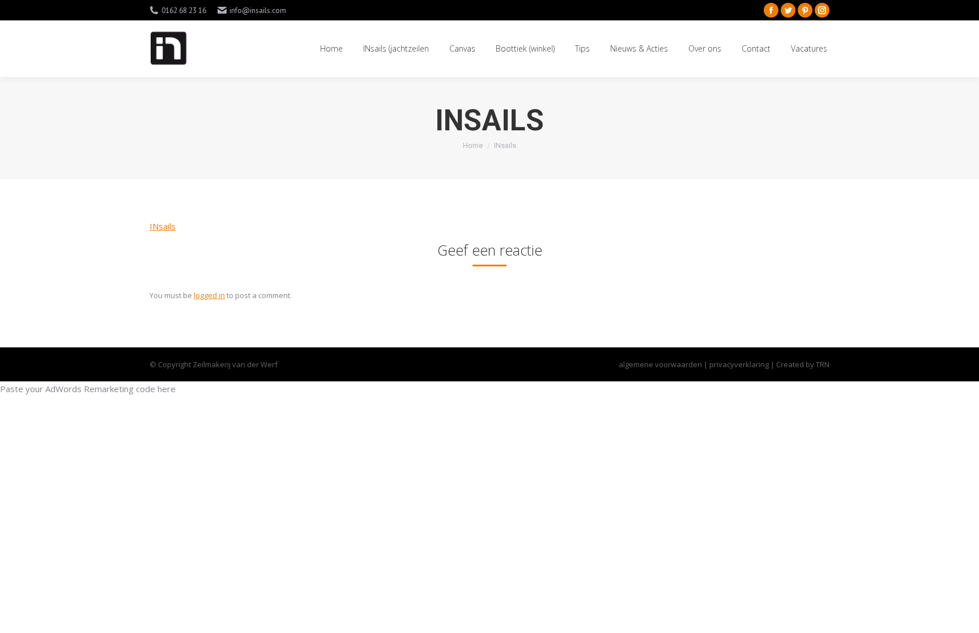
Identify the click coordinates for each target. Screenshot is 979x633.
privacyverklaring (740, 364)
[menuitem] (331, 49)
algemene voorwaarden (660, 364)
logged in (209, 295)
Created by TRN (802, 364)
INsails (163, 226)
